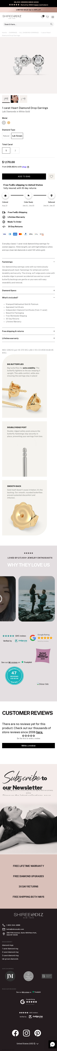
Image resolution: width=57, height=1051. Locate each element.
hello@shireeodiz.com (15, 929)
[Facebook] (16, 1033)
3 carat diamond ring (10, 955)
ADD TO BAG (24, 176)
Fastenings (7, 262)
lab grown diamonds (10, 959)
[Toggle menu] (52, 17)
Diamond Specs (9, 290)
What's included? (10, 298)
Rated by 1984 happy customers (34, 5)
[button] (52, 1044)
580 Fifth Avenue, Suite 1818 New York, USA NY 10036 (22, 934)
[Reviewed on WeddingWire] (14, 684)
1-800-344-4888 (13, 925)
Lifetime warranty (10, 338)
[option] (28, 65)
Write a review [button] (28, 745)
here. (39, 732)
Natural (6, 136)
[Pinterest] (39, 1033)
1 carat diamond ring (10, 949)
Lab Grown (17, 136)
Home (4, 32)
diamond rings (7, 945)
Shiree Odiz (11, 1049)
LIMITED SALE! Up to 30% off (28, 10)
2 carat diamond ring (10, 952)
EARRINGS (13, 32)
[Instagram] (28, 1033)
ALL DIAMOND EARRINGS (29, 32)
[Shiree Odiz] (12, 17)
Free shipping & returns (13, 331)
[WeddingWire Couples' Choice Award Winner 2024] (43, 684)
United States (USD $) (26, 1044)
